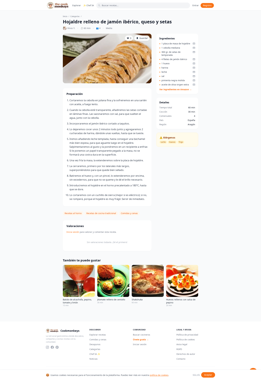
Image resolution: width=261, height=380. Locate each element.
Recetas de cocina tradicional (101, 213)
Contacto (180, 358)
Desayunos (94, 344)
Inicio (65, 16)
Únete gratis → (141, 339)
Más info (196, 375)
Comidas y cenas (129, 213)
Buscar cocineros (141, 334)
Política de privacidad (187, 334)
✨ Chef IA (88, 5)
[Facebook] (52, 347)
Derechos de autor (185, 354)
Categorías (75, 16)
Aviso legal (181, 344)
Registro (207, 5)
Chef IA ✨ (94, 354)
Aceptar (208, 374)
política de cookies (159, 375)
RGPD (179, 349)
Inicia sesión (72, 232)
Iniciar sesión (140, 344)
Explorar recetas (97, 334)
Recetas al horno (73, 213)
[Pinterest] (57, 347)
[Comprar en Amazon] (194, 43)
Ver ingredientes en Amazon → (175, 89)
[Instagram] (47, 347)
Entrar (195, 5)
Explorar (76, 5)
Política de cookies (185, 339)
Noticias (93, 358)
